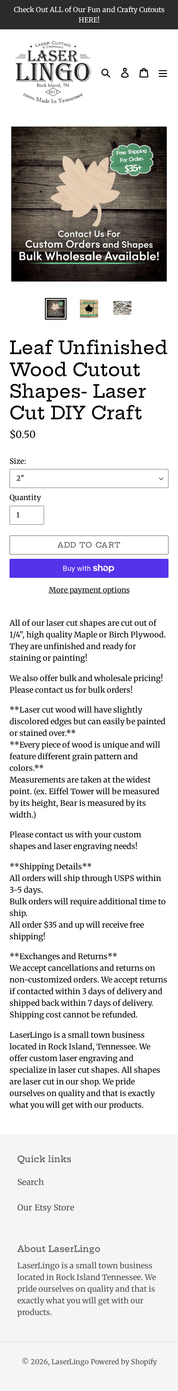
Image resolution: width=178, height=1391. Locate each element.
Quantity (25, 497)
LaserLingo (70, 1361)
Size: (18, 461)
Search (30, 1182)
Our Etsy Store (45, 1207)
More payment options (89, 590)
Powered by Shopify (124, 1361)
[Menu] (162, 72)
